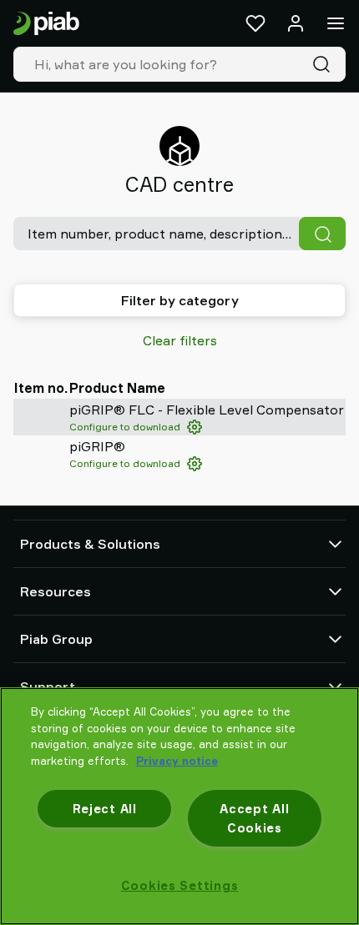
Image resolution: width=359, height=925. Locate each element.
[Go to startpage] (46, 24)
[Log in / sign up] (296, 23)
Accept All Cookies (254, 818)
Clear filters (180, 340)
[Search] (325, 64)
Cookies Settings (180, 885)
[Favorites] (255, 23)
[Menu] (336, 23)
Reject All (105, 809)
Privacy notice (177, 760)
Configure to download (124, 426)
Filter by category (180, 300)
